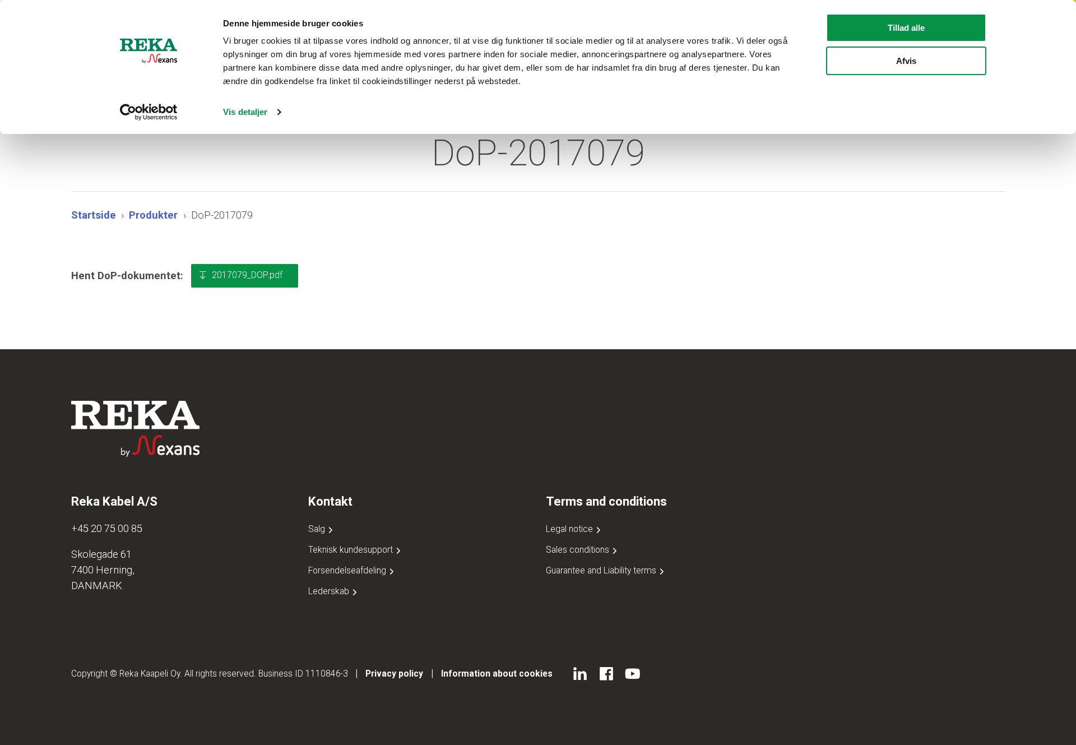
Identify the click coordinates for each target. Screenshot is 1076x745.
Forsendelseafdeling (348, 570)
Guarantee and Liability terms (602, 570)
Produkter (153, 215)
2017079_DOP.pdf (247, 275)
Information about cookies (497, 673)
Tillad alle (906, 28)
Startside (93, 215)
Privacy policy (394, 673)
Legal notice (570, 529)
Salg (317, 529)
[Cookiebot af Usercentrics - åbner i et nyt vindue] (149, 112)
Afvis (906, 61)
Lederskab (329, 591)
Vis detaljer (245, 112)
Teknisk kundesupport (351, 549)
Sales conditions (578, 549)
